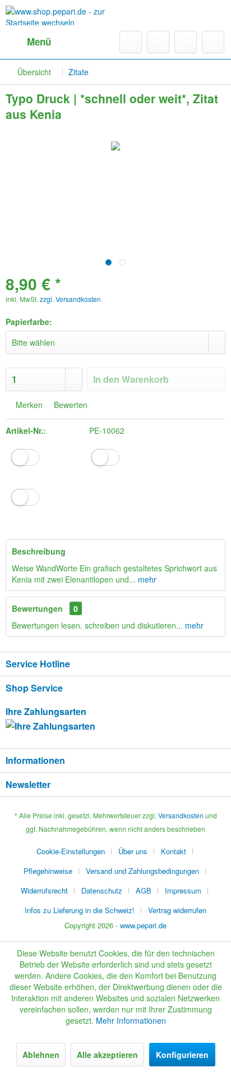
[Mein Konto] (185, 42)
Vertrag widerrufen (177, 910)
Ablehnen (40, 1054)
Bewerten (69, 404)
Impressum (183, 890)
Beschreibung (39, 551)
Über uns (132, 851)
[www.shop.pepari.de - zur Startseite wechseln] (61, 15)
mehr (146, 579)
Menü (39, 41)
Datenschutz (101, 890)
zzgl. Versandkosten (70, 299)
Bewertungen (37, 608)
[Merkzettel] (158, 42)
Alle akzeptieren (107, 1054)
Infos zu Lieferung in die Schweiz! (80, 910)
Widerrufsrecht (44, 890)
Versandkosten (181, 815)
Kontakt (173, 851)
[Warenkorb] (213, 42)
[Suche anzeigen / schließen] (130, 42)
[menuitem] (28, 42)
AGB (143, 890)
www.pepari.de (143, 925)
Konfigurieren (182, 1054)
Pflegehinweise (48, 870)
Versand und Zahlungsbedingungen (142, 870)
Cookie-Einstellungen (70, 851)
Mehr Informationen (131, 1020)
